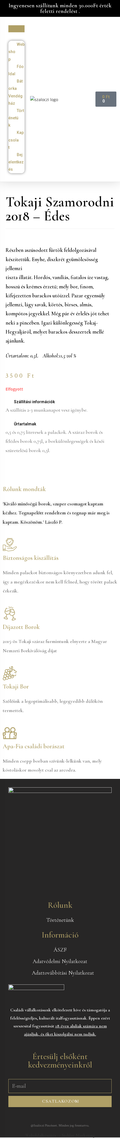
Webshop (16, 51)
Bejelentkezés (16, 162)
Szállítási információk (34, 402)
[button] (16, 28)
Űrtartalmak (25, 424)
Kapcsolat (16, 139)
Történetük (16, 117)
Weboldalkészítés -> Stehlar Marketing (60, 1135)
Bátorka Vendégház (15, 92)
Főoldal (16, 70)
